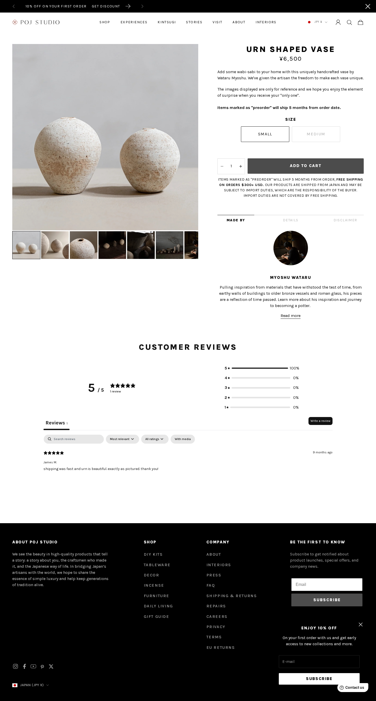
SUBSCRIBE (327, 599)
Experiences (133, 22)
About (239, 22)
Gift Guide (156, 616)
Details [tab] (290, 220)
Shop (104, 22)
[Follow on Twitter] (51, 666)
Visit (217, 22)
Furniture (156, 595)
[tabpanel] (188, 467)
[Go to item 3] (84, 245)
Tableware (157, 564)
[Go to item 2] (55, 245)
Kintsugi (167, 22)
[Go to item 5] (141, 245)
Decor (151, 575)
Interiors (266, 22)
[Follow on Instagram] (15, 666)
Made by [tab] (236, 220)
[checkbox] (183, 439)
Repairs (216, 606)
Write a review (320, 421)
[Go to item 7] (198, 245)
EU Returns (220, 647)
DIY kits (153, 554)
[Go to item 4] (112, 245)
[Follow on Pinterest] (42, 666)
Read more (291, 315)
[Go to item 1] (26, 245)
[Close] (367, 6)
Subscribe (319, 678)
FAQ (210, 585)
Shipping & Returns (231, 595)
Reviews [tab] (57, 423)
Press (214, 575)
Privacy (215, 626)
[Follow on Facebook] (24, 666)
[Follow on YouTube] (33, 666)
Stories (194, 22)
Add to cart (306, 165)
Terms (214, 636)
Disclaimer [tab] (345, 220)
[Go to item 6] (170, 245)
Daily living (158, 606)
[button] (262, 368)
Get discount (106, 6)
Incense (154, 585)
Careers (217, 616)
